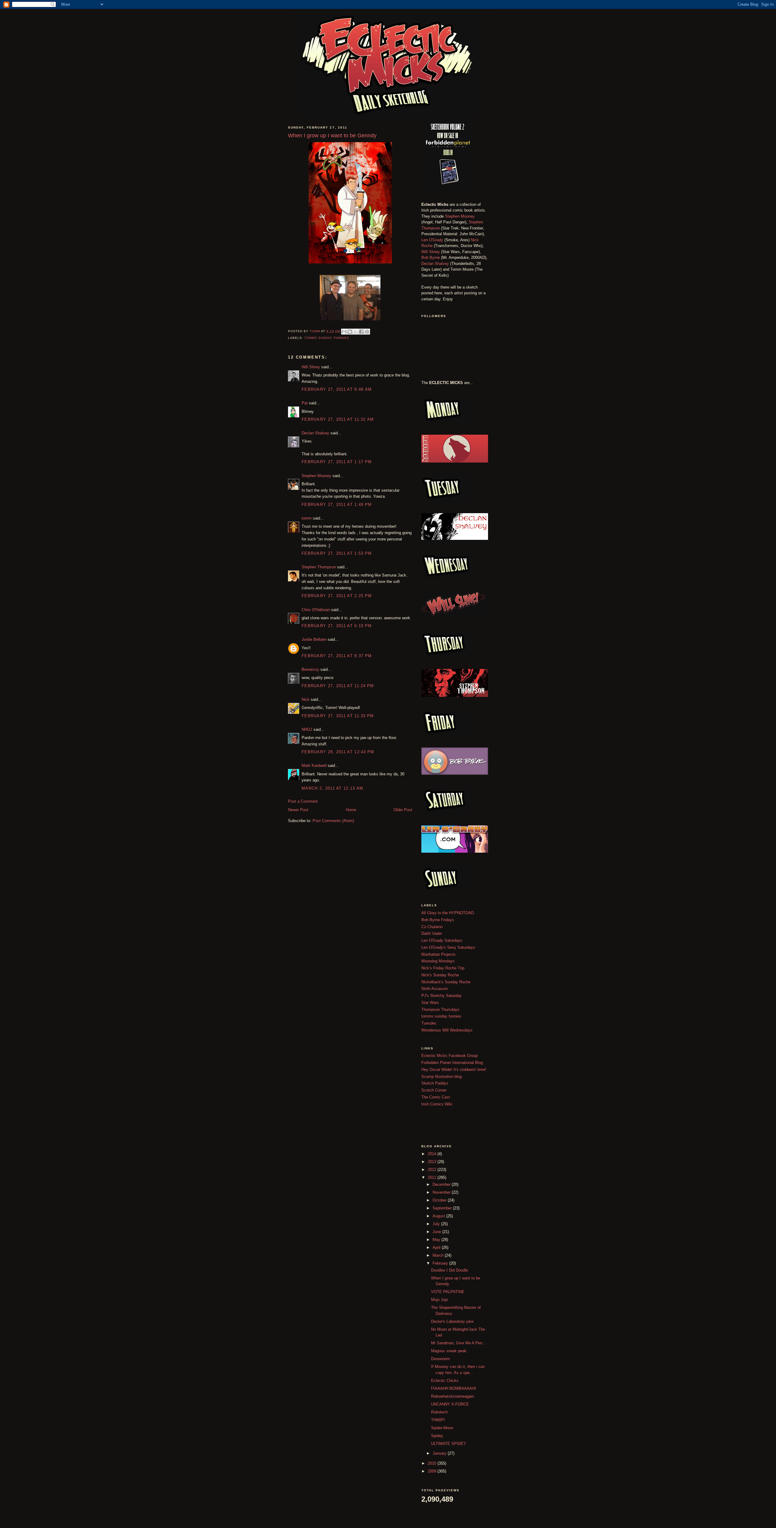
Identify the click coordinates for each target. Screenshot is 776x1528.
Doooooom (440, 1358)
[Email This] (344, 332)
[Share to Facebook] (361, 332)
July (437, 1224)
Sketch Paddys (434, 1083)
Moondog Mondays (438, 961)
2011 (432, 1177)
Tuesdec (428, 1023)
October (440, 1200)
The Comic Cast (435, 1097)
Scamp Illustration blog (441, 1076)
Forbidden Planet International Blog (452, 1062)
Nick (305, 699)
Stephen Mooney (316, 475)
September (443, 1208)
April (437, 1247)
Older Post (402, 809)
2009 (432, 1471)
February (441, 1263)
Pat (305, 403)
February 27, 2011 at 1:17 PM (337, 462)
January (440, 1453)
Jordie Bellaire (314, 639)
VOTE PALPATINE (447, 1291)
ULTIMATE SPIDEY (448, 1443)
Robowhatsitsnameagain (452, 1396)
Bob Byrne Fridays (437, 920)
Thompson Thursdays (440, 1009)
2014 (432, 1154)
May (437, 1239)
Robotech (439, 1412)
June (437, 1231)
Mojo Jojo (439, 1299)
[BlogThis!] (350, 332)
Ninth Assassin (434, 988)
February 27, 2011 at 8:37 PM (337, 656)
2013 (432, 1161)
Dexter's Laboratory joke (452, 1321)
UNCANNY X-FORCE (450, 1404)
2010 (432, 1463)
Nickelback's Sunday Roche (445, 982)
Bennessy (310, 669)
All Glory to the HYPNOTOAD (447, 913)
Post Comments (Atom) (333, 820)
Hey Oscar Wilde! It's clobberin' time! (453, 1069)
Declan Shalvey (315, 433)
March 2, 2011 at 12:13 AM (332, 788)
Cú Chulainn (432, 926)
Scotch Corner (434, 1090)
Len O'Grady (432, 240)
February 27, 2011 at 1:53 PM (337, 553)
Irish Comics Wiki (436, 1104)
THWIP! (438, 1420)
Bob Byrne (430, 257)
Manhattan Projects (438, 954)
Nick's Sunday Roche (440, 975)
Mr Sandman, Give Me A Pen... (458, 1343)
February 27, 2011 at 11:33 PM (338, 716)
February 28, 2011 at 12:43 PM (338, 752)
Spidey (437, 1435)
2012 (432, 1169)
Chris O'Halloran (316, 609)
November (442, 1192)
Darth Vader (431, 933)
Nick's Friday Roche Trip (442, 968)
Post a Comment (303, 801)
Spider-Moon (442, 1428)
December (442, 1184)
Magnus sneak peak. (449, 1351)
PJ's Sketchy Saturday (441, 995)
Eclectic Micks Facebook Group (449, 1055)
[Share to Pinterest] (367, 332)
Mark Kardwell (314, 765)
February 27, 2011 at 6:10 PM (337, 626)
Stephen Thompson (319, 567)
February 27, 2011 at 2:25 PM (337, 595)
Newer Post (298, 809)
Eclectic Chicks (445, 1380)
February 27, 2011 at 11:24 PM (338, 686)
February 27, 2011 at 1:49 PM (337, 504)
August (439, 1216)
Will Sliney (311, 367)
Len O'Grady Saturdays (441, 940)
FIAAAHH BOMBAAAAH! (453, 1388)
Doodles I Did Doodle (449, 1270)
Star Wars (430, 1002)
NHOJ (307, 729)
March (439, 1255)
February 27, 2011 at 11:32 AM (338, 419)
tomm (307, 518)
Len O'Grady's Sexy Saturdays (448, 947)
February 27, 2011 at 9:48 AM (337, 389)
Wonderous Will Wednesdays (447, 1030)
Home (351, 809)
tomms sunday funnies (326, 337)
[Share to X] (356, 332)
